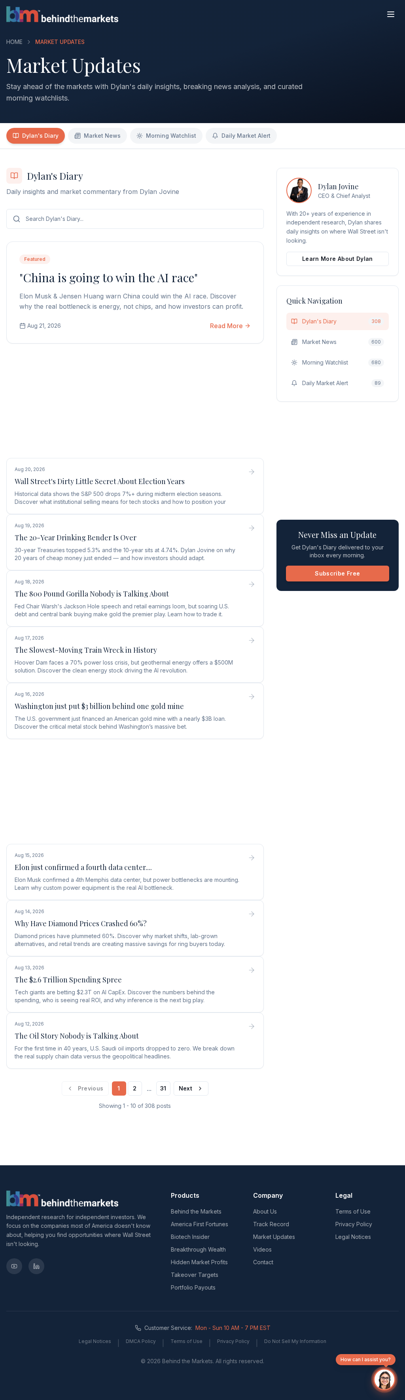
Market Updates (274, 1236)
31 (163, 1088)
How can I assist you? (366, 1359)
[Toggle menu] (391, 14)
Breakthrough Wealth (198, 1249)
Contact (263, 1262)
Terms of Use (353, 1211)
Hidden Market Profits (199, 1262)
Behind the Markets (196, 1211)
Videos (262, 1249)
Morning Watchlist (171, 135)
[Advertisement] (135, 402)
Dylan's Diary (40, 135)
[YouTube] (14, 1266)
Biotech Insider (190, 1236)
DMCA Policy (141, 1341)
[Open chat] (384, 1379)
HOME (14, 41)
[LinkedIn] (36, 1266)
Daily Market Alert (246, 135)
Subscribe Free (337, 573)
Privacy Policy (353, 1224)
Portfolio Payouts (193, 1287)
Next (185, 1088)
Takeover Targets (194, 1274)
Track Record (271, 1224)
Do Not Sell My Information (295, 1341)
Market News (102, 135)
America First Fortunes (199, 1224)
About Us (265, 1211)
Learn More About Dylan (337, 258)
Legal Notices (353, 1236)
